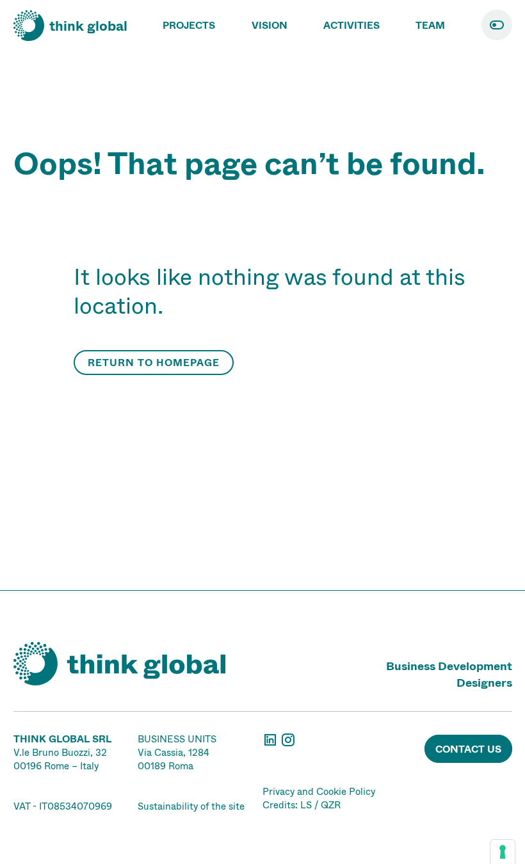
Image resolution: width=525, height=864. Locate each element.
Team (430, 25)
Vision (269, 25)
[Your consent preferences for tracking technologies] (502, 852)
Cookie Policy (345, 791)
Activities (351, 25)
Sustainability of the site (191, 806)
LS (306, 804)
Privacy (278, 791)
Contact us (468, 749)
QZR (331, 804)
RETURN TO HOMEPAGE (154, 362)
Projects (189, 25)
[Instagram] (288, 744)
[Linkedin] (271, 744)
